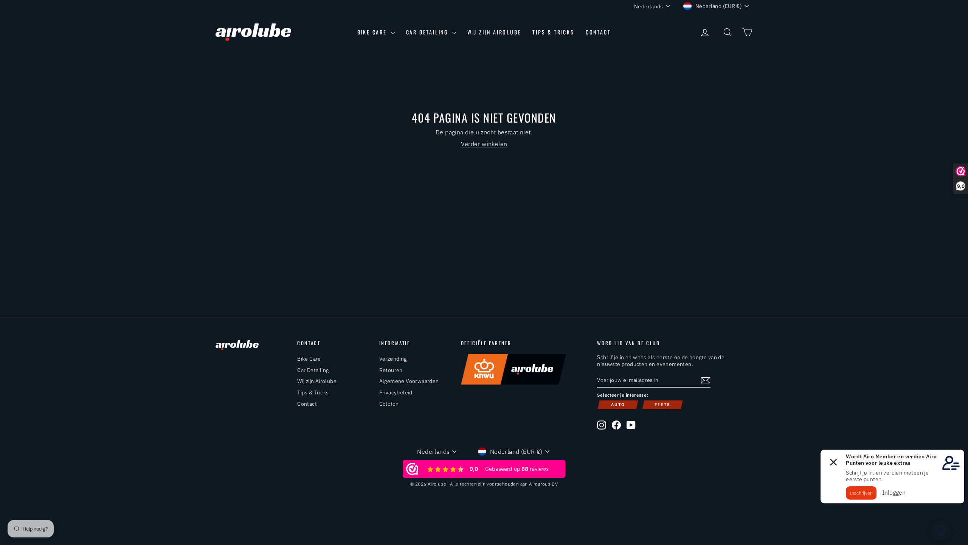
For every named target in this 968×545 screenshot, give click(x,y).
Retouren (391, 370)
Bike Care (373, 32)
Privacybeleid (396, 392)
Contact (598, 32)
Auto (618, 404)
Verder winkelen (484, 144)
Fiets (662, 404)
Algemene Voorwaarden (409, 381)
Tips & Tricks (553, 32)
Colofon (389, 403)
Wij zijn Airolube (494, 32)
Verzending (393, 358)
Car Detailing (428, 32)
